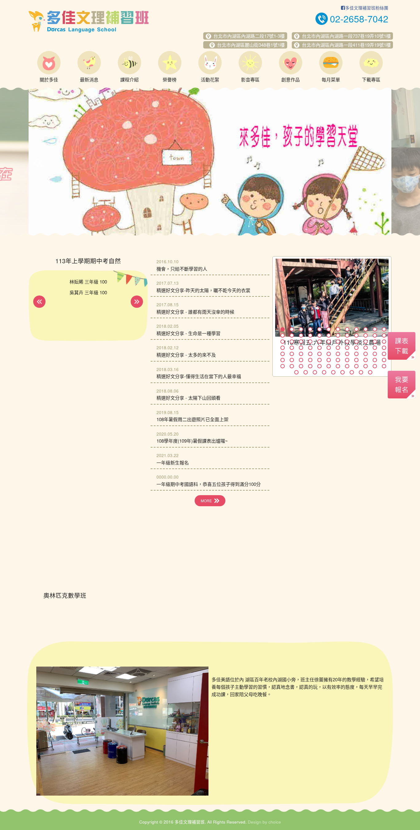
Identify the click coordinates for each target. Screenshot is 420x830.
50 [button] (292, 354)
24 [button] (384, 335)
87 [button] (315, 372)
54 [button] (329, 354)
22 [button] (365, 335)
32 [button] (347, 341)
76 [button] (310, 366)
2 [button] (292, 329)
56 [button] (347, 354)
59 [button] (375, 354)
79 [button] (338, 366)
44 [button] (347, 348)
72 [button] (384, 360)
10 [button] (365, 329)
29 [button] (319, 341)
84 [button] (384, 366)
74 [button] (292, 366)
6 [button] (329, 329)
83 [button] (375, 366)
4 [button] (310, 329)
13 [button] (282, 335)
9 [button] (356, 329)
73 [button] (282, 366)
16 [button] (310, 335)
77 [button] (319, 366)
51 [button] (301, 354)
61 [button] (282, 360)
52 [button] (310, 354)
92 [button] (361, 372)
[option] (210, 161)
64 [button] (310, 360)
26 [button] (292, 341)
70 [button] (365, 360)
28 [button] (310, 341)
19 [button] (338, 335)
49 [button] (282, 354)
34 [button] (365, 341)
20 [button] (347, 335)
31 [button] (338, 341)
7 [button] (338, 329)
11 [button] (375, 329)
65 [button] (319, 360)
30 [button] (329, 341)
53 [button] (319, 354)
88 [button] (324, 372)
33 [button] (356, 341)
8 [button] (347, 329)
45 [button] (356, 348)
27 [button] (301, 341)
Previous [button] (38, 163)
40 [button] (310, 348)
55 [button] (338, 354)
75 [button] (301, 366)
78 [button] (329, 366)
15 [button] (301, 335)
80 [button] (347, 366)
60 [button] (384, 354)
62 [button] (292, 360)
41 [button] (319, 348)
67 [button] (338, 360)
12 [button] (384, 329)
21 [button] (356, 335)
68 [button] (347, 360)
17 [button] (319, 335)
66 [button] (329, 360)
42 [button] (329, 348)
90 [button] (342, 372)
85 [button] (296, 372)
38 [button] (292, 348)
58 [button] (365, 354)
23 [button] (375, 335)
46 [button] (365, 348)
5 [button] (319, 329)
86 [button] (305, 372)
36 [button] (384, 341)
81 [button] (356, 366)
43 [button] (338, 348)
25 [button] (282, 341)
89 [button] (333, 372)
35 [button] (375, 341)
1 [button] (282, 329)
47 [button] (375, 348)
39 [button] (301, 348)
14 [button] (292, 335)
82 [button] (365, 366)
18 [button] (329, 335)
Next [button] (382, 163)
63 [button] (301, 360)
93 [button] (370, 372)
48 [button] (384, 348)
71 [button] (375, 360)
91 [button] (352, 372)
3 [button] (301, 329)
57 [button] (356, 354)
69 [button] (356, 360)
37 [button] (282, 348)
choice (274, 822)
